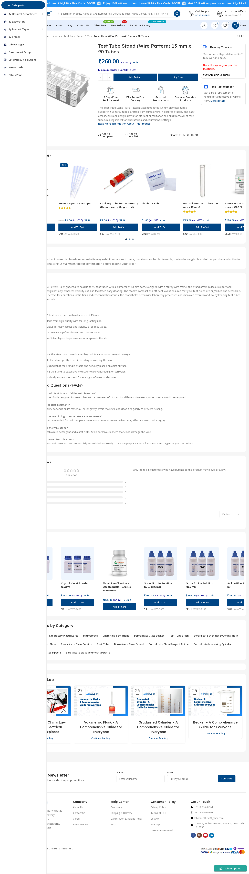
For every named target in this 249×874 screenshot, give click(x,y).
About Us (78, 807)
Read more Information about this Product (124, 123)
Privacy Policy (158, 807)
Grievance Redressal (162, 830)
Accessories (53, 36)
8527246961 (203, 15)
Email (170, 772)
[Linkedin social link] (192, 135)
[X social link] (184, 135)
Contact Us (79, 813)
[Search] (177, 13)
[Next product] (244, 36)
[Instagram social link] (199, 835)
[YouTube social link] (205, 835)
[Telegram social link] (196, 135)
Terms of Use (158, 813)
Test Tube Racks (73, 36)
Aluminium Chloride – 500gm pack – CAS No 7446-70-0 (117, 587)
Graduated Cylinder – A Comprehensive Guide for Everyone (158, 727)
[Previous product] (237, 36)
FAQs (114, 824)
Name (120, 772)
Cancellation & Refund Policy (126, 818)
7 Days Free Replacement (110, 99)
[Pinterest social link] (188, 135)
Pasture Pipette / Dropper (74, 203)
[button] (77, 227)
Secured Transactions (161, 99)
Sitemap (155, 824)
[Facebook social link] (180, 135)
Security (155, 818)
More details (217, 100)
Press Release (80, 824)
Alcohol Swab (150, 203)
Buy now (178, 77)
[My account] (204, 25)
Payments (116, 807)
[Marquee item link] (119, 3)
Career (76, 818)
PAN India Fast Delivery (135, 99)
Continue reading (101, 738)
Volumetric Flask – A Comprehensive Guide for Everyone (101, 727)
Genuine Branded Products (185, 99)
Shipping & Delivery (121, 813)
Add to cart (135, 77)
